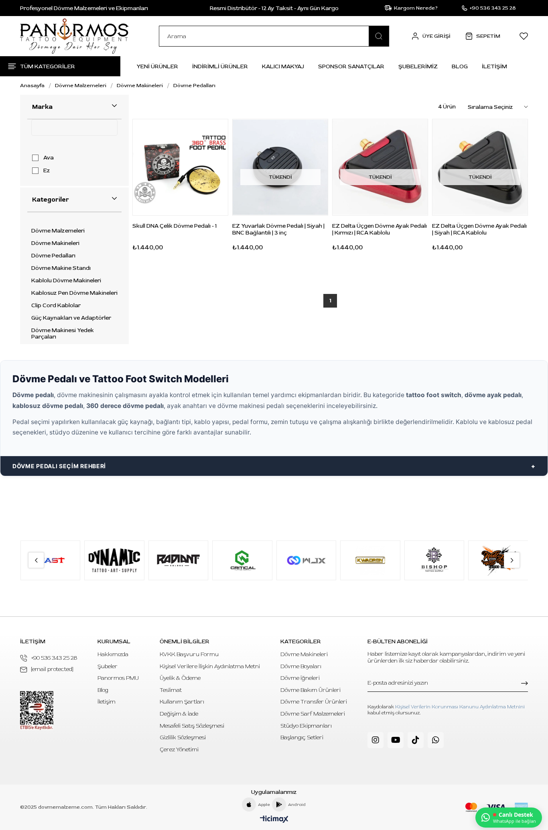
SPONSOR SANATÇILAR (351, 66)
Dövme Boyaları (300, 666)
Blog (102, 690)
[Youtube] (396, 740)
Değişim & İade (179, 713)
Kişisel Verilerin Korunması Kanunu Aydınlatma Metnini (460, 707)
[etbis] (36, 710)
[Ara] (379, 36)
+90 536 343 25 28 (54, 658)
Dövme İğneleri (300, 678)
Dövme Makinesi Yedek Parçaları (62, 333)
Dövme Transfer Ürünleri (313, 701)
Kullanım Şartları (182, 701)
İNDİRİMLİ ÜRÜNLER (220, 66)
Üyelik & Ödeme (180, 678)
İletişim (106, 701)
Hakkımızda (112, 654)
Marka (42, 107)
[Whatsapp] (436, 740)
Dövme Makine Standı (61, 268)
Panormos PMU (118, 678)
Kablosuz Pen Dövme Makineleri (74, 293)
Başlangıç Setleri (301, 737)
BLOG (460, 66)
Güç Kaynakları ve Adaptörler (71, 318)
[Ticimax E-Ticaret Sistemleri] (274, 820)
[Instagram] (375, 740)
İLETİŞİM (494, 66)
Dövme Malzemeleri (58, 231)
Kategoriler (50, 200)
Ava (48, 158)
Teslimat (171, 690)
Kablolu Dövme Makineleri (66, 280)
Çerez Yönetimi (179, 749)
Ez (46, 170)
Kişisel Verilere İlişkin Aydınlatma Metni (210, 666)
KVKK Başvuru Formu (189, 654)
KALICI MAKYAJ (283, 66)
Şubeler (107, 666)
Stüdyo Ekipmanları (306, 725)
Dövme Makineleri (55, 243)
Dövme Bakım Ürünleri (310, 690)
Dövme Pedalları (53, 256)
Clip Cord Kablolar (56, 305)
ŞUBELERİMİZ (418, 66)
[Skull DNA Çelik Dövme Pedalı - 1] (180, 167)
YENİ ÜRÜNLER (157, 66)
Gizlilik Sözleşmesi (183, 737)
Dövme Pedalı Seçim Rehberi (59, 466)
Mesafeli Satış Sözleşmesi (192, 725)
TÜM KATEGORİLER (47, 66)
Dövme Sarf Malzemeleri (312, 713)
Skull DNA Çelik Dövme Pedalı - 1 (174, 225)
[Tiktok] (416, 740)
